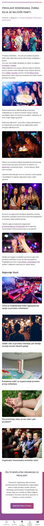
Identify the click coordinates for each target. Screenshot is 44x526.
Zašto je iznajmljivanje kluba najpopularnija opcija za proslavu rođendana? (20, 306)
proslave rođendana (27, 262)
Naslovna (6, 524)
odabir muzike (11, 73)
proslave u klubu (9, 66)
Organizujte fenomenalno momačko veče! (20, 460)
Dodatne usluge (29, 524)
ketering (5, 167)
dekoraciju (34, 73)
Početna (5, 18)
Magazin (37, 524)
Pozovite (14, 524)
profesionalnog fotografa (13, 226)
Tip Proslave (22, 524)
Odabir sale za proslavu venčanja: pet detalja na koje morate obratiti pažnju (21, 344)
